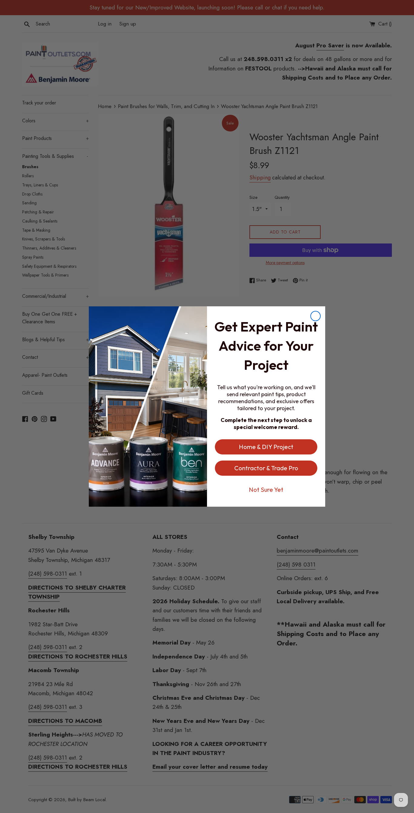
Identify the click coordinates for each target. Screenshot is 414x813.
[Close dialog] (315, 316)
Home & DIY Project (266, 447)
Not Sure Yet (266, 489)
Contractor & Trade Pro (266, 468)
